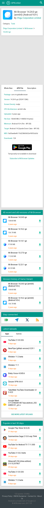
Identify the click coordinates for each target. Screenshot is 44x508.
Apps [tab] (7, 334)
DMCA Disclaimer (20, 496)
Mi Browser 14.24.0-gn (17, 217)
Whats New (8, 88)
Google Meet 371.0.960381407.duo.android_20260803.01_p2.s (22, 402)
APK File (20, 88)
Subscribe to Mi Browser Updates (22, 158)
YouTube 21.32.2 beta (17, 453)
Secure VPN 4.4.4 (15, 382)
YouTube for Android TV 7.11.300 (21, 444)
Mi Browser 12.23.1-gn (17, 264)
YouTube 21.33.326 (16, 340)
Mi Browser (29, 28)
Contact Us (32, 496)
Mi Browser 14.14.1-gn (17, 241)
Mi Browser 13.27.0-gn (17, 253)
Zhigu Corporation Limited (29, 18)
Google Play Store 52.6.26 (19, 428)
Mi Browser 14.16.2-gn (17, 229)
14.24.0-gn (7, 32)
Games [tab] (19, 334)
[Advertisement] (22, 61)
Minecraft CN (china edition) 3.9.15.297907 (19, 462)
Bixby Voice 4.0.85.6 (16, 373)
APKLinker (16, 3)
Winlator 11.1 (13, 365)
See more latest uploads (22, 414)
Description (31, 88)
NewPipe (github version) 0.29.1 (21, 348)
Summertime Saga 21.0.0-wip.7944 (22, 436)
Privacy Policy (7, 496)
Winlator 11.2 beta (15, 357)
